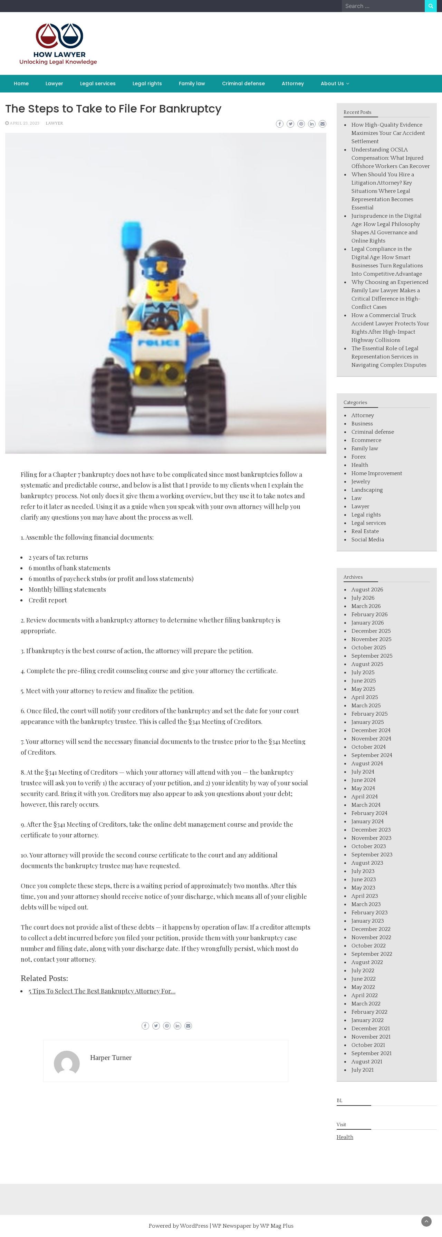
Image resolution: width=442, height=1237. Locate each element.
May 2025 (363, 689)
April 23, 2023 (24, 123)
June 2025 (364, 681)
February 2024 (369, 813)
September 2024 (372, 755)
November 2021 (371, 1037)
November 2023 (372, 838)
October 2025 (369, 648)
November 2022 (371, 937)
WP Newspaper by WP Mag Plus (253, 1226)
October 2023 (369, 846)
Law (357, 498)
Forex (359, 457)
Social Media (368, 540)
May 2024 (363, 788)
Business (362, 424)
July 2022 (363, 971)
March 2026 (366, 606)
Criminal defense (243, 83)
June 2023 (364, 879)
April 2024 (365, 797)
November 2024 (371, 739)
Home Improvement (377, 473)
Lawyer (54, 83)
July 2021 (363, 1070)
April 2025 (365, 697)
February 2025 (370, 714)
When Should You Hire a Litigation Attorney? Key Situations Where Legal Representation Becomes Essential (383, 191)
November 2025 (372, 639)
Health (360, 465)
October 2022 (369, 946)
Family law (192, 83)
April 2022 (365, 995)
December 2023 (371, 830)
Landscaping (367, 490)
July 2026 (363, 598)
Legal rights (147, 83)
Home (21, 83)
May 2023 (363, 888)
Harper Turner (111, 1057)
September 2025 (372, 656)
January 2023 (368, 921)
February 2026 (370, 614)
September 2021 (372, 1053)
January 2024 (368, 821)
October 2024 (369, 747)
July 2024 (363, 772)
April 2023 (365, 896)
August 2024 (367, 763)
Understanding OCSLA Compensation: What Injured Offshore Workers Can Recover (391, 158)
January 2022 (368, 1020)
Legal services (98, 83)
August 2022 (367, 962)
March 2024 (366, 805)
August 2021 (367, 1062)
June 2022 (364, 979)
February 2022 (369, 1012)
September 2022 (372, 954)
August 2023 (367, 863)
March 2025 (366, 706)
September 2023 (372, 855)
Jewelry (361, 482)
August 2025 (367, 664)
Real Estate (365, 531)
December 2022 (371, 929)
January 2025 (368, 722)
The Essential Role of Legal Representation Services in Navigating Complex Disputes (389, 356)
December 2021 (371, 1028)
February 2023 (370, 913)
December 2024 (371, 730)
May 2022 (363, 987)
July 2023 (363, 871)
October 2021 (368, 1045)
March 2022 (366, 1004)
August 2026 (367, 590)
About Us (332, 83)
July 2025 (363, 672)
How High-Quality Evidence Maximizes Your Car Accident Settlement (388, 133)
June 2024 (364, 780)
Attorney (293, 83)
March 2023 (366, 904)
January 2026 (368, 623)
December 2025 (371, 631)
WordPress (194, 1226)
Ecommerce (366, 440)
